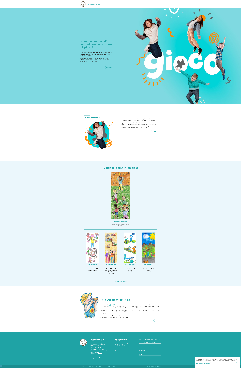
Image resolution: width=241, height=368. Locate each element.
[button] (1, 366)
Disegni (151, 4)
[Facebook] (115, 351)
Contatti (158, 4)
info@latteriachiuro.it (96, 353)
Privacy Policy (98, 366)
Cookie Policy (104, 366)
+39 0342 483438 (121, 345)
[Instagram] (117, 351)
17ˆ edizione (142, 4)
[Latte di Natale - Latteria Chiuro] (94, 4)
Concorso (133, 4)
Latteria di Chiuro (113, 304)
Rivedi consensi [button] (111, 366)
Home (126, 4)
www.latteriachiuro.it (96, 355)
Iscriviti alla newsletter (150, 342)
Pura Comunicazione (156, 366)
